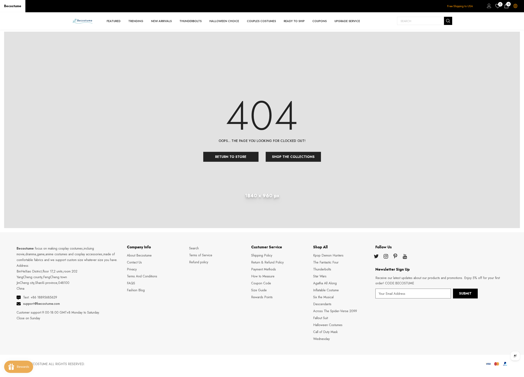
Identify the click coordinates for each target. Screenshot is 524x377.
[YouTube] (405, 256)
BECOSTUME (38, 364)
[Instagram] (386, 256)
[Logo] (82, 21)
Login (488, 6)
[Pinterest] (395, 256)
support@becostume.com (41, 303)
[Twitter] (376, 256)
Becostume (12, 6)
